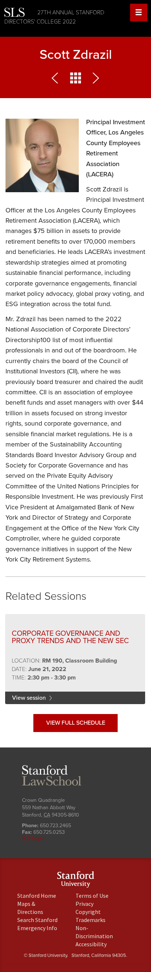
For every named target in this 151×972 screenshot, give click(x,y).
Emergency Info (37, 928)
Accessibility (91, 944)
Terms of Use (92, 895)
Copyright (88, 911)
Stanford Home (36, 895)
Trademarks (91, 919)
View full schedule (75, 723)
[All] (75, 80)
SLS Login (33, 838)
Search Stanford (37, 919)
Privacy (84, 903)
